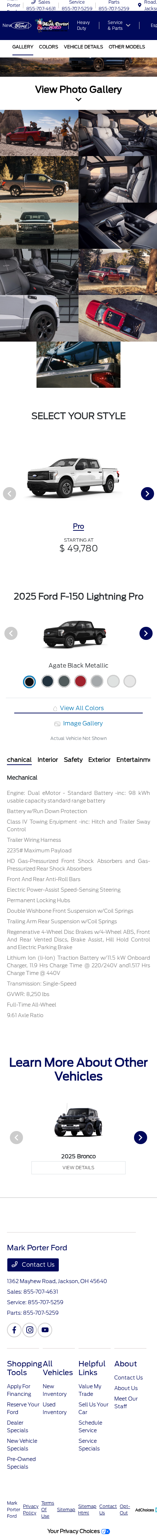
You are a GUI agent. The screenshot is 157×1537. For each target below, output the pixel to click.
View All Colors (81, 708)
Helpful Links (92, 1368)
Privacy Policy (30, 1510)
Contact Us (37, 1264)
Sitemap (66, 1509)
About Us (126, 1388)
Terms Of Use (47, 1509)
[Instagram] (29, 1330)
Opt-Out (125, 1510)
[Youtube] (45, 1330)
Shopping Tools (24, 1368)
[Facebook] (14, 1330)
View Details (78, 1167)
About (125, 1363)
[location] (139, 5)
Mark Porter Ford (13, 1509)
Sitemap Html (87, 1510)
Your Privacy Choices (74, 1531)
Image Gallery (82, 723)
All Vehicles (58, 1368)
